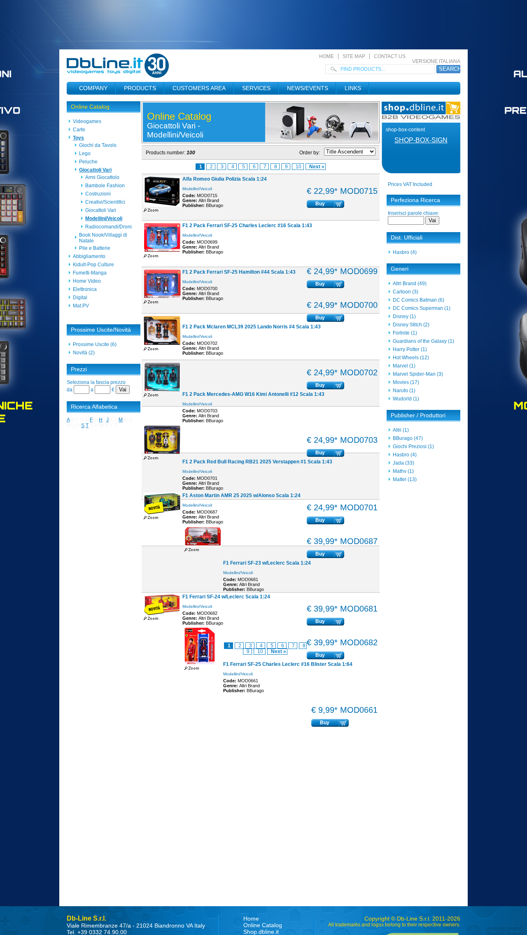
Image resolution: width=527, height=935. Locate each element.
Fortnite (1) (405, 333)
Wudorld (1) (406, 399)
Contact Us (390, 56)
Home (326, 56)
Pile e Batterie (94, 248)
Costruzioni (98, 194)
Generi (399, 268)
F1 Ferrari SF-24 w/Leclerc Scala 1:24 (226, 597)
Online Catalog (90, 106)
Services (256, 88)
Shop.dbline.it (261, 931)
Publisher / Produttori (418, 415)
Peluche (88, 162)
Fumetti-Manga (90, 273)
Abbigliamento (89, 256)
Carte (79, 130)
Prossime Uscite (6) (95, 344)
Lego (85, 153)
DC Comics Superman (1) (421, 308)
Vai (122, 389)
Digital (80, 297)
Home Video (87, 281)
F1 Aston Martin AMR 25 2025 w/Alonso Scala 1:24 (241, 495)
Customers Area (199, 88)
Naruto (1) (404, 390)
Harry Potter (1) (410, 349)
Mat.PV (81, 306)
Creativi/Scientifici (105, 202)
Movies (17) (406, 382)
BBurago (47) (408, 438)
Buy (320, 204)
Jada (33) (403, 463)
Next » (316, 167)
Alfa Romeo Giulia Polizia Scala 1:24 (224, 179)
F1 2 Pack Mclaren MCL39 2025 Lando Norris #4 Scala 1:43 (251, 327)
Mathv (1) (403, 471)
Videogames (87, 121)
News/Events (307, 88)
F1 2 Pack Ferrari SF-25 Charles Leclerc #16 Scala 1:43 (247, 225)
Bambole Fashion (105, 185)
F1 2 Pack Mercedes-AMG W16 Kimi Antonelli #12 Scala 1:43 (253, 394)
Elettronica (85, 289)
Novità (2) (84, 353)
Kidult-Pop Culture (93, 264)
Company (93, 88)
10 (299, 167)
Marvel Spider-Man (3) (418, 374)
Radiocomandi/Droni (108, 227)
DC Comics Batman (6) (418, 300)
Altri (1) (401, 430)
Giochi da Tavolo (98, 145)
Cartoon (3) (405, 292)
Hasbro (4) (405, 252)
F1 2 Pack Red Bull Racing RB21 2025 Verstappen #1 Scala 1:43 (257, 462)
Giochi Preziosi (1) (413, 446)
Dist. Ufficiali (406, 237)
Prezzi (79, 369)
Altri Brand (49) (410, 283)
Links (353, 88)
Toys (78, 138)
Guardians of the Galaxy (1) (423, 341)
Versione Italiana (436, 61)
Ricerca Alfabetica (94, 406)
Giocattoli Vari (95, 170)
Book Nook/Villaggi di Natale (103, 238)
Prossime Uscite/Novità (101, 329)
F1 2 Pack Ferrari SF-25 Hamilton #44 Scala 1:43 (239, 272)
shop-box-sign (421, 140)
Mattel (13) (405, 479)
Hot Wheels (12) (411, 358)
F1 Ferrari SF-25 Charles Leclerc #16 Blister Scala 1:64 (287, 664)
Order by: (309, 153)
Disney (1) (404, 316)
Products (140, 88)
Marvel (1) (404, 366)
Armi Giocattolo (102, 177)
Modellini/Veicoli (103, 218)
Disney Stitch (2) (411, 325)
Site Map (354, 56)
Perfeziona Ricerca (415, 200)
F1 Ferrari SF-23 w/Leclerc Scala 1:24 (267, 563)
